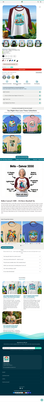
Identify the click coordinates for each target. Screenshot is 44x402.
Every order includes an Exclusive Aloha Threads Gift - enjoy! (14, 88)
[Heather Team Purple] (39, 243)
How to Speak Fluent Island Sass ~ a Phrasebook (30, 296)
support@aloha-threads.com (10, 367)
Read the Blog (22, 279)
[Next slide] (41, 43)
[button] (4, 2)
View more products (7, 247)
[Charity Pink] (38, 243)
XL (11, 56)
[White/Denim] (8, 61)
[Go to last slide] (2, 43)
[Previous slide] (3, 111)
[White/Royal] (12, 61)
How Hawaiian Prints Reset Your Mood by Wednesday (10, 326)
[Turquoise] (9, 243)
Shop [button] (3, 372)
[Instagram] (22, 388)
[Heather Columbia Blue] (25, 243)
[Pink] (13, 243)
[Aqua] (36, 243)
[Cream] (16, 243)
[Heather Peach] (12, 243)
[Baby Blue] (10, 243)
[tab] (20, 245)
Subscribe (38, 348)
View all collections (22, 157)
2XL (14, 56)
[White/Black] (10, 61)
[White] (7, 243)
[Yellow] (15, 243)
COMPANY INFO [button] (5, 375)
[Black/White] (17, 61)
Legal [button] (3, 379)
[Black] (30, 243)
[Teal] (5, 243)
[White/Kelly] (15, 61)
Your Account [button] (5, 382)
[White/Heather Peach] (6, 61)
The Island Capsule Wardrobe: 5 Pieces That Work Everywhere (11, 296)
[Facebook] (20, 388)
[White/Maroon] (3, 61)
